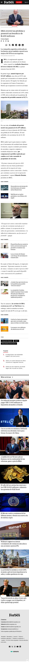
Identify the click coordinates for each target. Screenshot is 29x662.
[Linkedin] (23, 45)
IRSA (16, 341)
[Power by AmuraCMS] (14, 651)
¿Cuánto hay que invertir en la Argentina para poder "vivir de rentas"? (19, 284)
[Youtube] (17, 647)
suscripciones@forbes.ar (12, 629)
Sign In (26, 2)
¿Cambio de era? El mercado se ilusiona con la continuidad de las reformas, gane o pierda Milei (13, 459)
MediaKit (3, 636)
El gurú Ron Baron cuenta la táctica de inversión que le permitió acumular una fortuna (19, 247)
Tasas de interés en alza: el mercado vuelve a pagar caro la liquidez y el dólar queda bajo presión (13, 600)
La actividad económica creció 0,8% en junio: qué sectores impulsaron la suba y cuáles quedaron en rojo (14, 572)
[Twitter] (10, 45)
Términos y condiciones (18, 638)
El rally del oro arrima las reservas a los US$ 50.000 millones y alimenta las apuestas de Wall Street (13, 487)
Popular (5, 351)
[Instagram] (15, 647)
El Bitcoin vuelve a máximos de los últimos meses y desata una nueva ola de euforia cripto (14, 516)
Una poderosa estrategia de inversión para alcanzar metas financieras (19, 188)
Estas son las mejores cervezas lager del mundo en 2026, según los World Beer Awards (15, 367)
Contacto (15, 636)
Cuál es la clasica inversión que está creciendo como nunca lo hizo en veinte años (19, 321)
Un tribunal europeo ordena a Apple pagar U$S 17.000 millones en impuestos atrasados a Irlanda (14, 403)
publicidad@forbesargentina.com (13, 622)
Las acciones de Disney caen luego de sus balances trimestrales (19, 255)
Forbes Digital (5, 39)
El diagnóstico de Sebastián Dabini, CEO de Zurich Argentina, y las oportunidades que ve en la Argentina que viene (15, 355)
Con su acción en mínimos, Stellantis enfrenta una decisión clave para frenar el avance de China (14, 431)
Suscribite (19, 2)
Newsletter (9, 636)
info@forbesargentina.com (11, 624)
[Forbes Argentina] (9, 2)
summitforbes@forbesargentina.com (13, 626)
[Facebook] (13, 45)
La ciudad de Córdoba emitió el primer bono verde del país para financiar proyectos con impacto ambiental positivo (19, 294)
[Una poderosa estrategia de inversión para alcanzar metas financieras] (4, 187)
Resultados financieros (9, 343)
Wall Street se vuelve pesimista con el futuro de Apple (19, 196)
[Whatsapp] (6, 45)
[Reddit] (16, 45)
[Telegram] (19, 45)
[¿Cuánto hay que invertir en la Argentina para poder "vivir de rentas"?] (4, 283)
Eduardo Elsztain (7, 341)
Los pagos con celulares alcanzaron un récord (18, 328)
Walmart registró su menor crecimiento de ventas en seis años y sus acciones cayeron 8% (14, 544)
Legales (3, 640)
